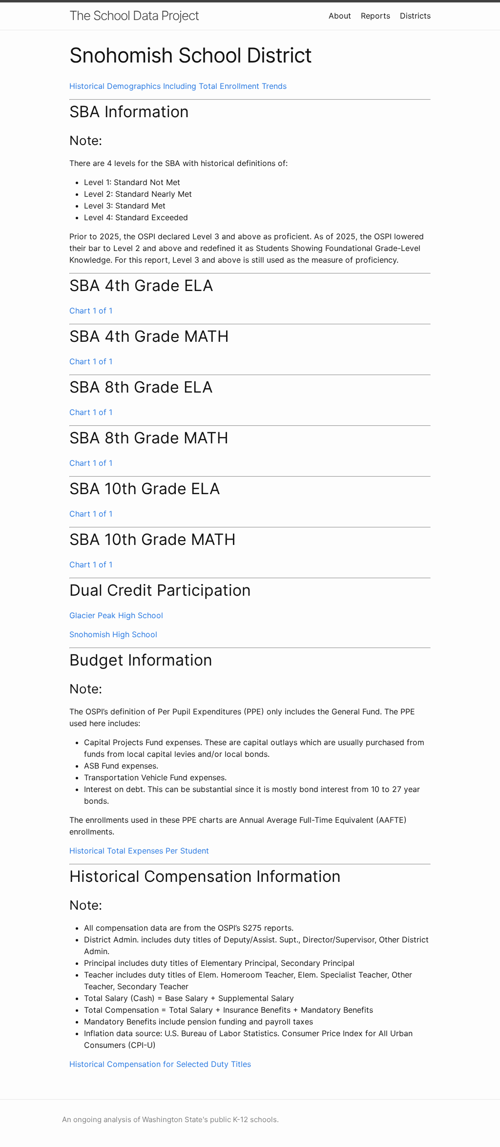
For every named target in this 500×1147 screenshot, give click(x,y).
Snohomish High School (113, 634)
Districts (415, 16)
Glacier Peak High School (116, 615)
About (340, 16)
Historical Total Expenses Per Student (139, 850)
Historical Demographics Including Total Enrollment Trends (178, 86)
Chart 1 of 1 (90, 310)
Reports (375, 16)
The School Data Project (134, 15)
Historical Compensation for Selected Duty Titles (160, 1064)
